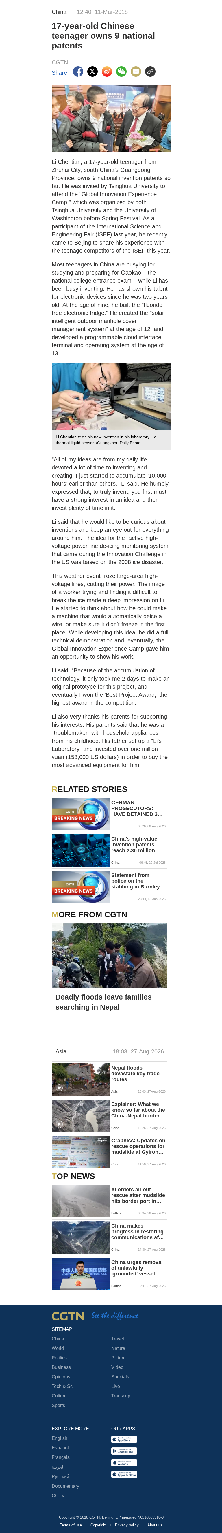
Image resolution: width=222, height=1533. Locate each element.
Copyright (99, 1525)
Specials (120, 1376)
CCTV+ (59, 1495)
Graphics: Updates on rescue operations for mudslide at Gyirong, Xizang (138, 1146)
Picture (118, 1357)
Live (115, 1386)
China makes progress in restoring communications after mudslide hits (138, 1231)
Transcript (121, 1395)
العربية (58, 1467)
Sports (58, 1405)
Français (61, 1457)
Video (117, 1367)
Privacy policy (127, 1525)
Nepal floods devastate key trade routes (135, 1073)
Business (61, 1367)
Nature (118, 1348)
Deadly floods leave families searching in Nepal (104, 1002)
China (58, 1338)
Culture (59, 1395)
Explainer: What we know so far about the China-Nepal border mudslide (138, 1110)
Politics (59, 1357)
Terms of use (71, 1525)
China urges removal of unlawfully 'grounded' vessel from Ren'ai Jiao (137, 1268)
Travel (117, 1338)
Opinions (61, 1376)
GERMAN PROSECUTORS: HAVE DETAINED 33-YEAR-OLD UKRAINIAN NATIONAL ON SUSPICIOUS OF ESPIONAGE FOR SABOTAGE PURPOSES (136, 808)
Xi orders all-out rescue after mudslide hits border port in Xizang (138, 1195)
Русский (60, 1476)
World (58, 1348)
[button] (59, 981)
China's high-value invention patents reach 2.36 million (134, 844)
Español (60, 1447)
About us (154, 1525)
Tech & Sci (63, 1386)
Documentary (65, 1486)
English (59, 1438)
